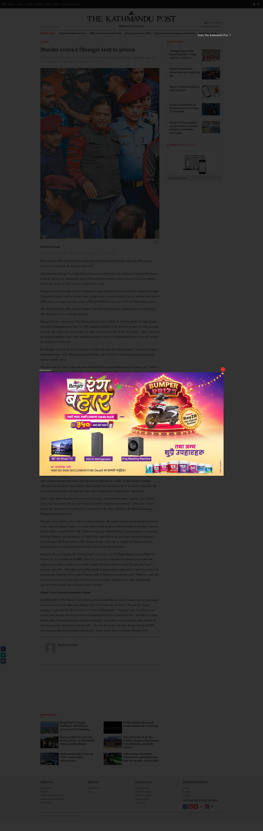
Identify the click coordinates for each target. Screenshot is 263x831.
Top (257, 807)
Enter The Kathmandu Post (213, 35)
